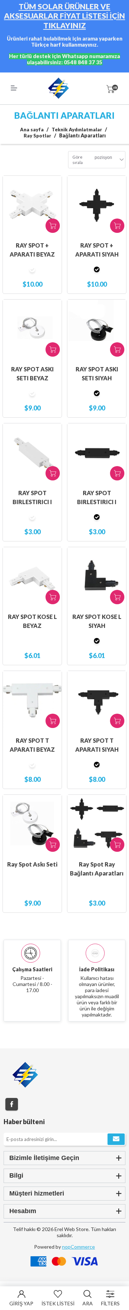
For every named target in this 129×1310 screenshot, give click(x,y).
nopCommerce (78, 1247)
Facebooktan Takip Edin (11, 1104)
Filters (110, 1303)
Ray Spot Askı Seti (32, 864)
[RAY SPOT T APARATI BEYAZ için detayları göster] (32, 700)
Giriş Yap (21, 1303)
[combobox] (103, 159)
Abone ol (116, 1139)
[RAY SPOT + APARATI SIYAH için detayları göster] (96, 205)
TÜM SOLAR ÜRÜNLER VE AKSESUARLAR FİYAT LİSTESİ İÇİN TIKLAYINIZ (64, 16)
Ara (87, 1303)
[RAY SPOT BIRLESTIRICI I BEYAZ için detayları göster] (32, 452)
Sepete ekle (53, 226)
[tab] (64, 1158)
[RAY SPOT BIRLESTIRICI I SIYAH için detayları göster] (96, 452)
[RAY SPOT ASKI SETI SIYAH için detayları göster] (96, 329)
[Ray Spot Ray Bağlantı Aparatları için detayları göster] (96, 824)
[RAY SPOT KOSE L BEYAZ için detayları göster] (32, 576)
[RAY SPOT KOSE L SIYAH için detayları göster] (96, 576)
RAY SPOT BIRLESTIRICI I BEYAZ (32, 501)
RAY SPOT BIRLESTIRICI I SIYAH (96, 501)
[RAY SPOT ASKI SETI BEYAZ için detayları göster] (32, 329)
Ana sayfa (32, 129)
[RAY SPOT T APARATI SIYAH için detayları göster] (96, 700)
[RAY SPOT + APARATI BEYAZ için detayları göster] (32, 205)
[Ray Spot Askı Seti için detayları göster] (32, 824)
